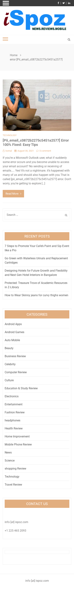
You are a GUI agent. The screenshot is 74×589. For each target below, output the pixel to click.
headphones (12, 420)
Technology (10, 135)
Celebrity (10, 364)
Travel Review (13, 484)
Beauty (9, 348)
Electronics (11, 396)
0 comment (45, 150)
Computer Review (16, 372)
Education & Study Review (21, 388)
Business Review (15, 356)
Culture (9, 380)
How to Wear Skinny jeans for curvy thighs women (36, 295)
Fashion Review (15, 412)
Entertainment (13, 404)
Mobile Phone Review (18, 444)
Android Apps (13, 324)
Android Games (14, 332)
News (8, 452)
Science (10, 460)
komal (9, 150)
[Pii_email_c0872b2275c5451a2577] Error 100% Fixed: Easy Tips (36, 142)
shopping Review (15, 468)
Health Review (14, 428)
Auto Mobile (12, 340)
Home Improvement (17, 436)
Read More (12, 193)
